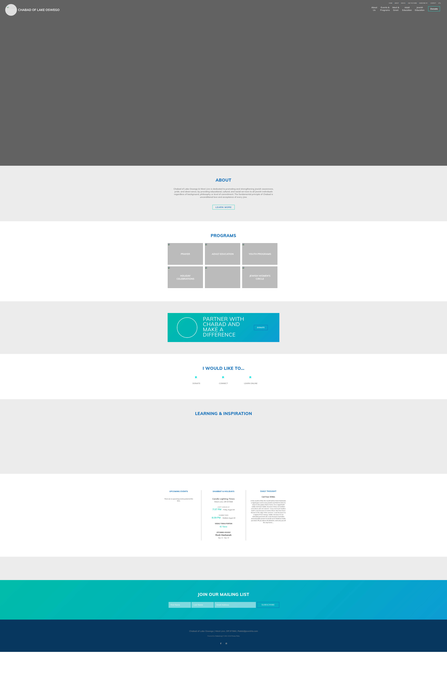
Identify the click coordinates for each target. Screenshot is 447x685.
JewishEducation (420, 8)
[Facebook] (220, 643)
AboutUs (374, 8)
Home (390, 3)
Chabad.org (218, 636)
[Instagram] (226, 643)
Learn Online (250, 383)
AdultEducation (407, 8)
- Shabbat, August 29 (223, 518)
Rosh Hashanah (223, 535)
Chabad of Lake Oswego (38, 10)
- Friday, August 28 (223, 510)
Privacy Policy (235, 636)
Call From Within (268, 497)
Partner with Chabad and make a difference (223, 327)
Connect (223, 383)
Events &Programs (385, 8)
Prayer (185, 253)
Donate (434, 8)
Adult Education (223, 253)
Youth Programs (260, 253)
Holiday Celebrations (185, 277)
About (397, 3)
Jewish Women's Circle (259, 277)
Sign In (403, 3)
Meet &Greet (395, 8)
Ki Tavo (223, 526)
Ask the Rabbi (412, 3)
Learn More (223, 207)
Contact (433, 3)
